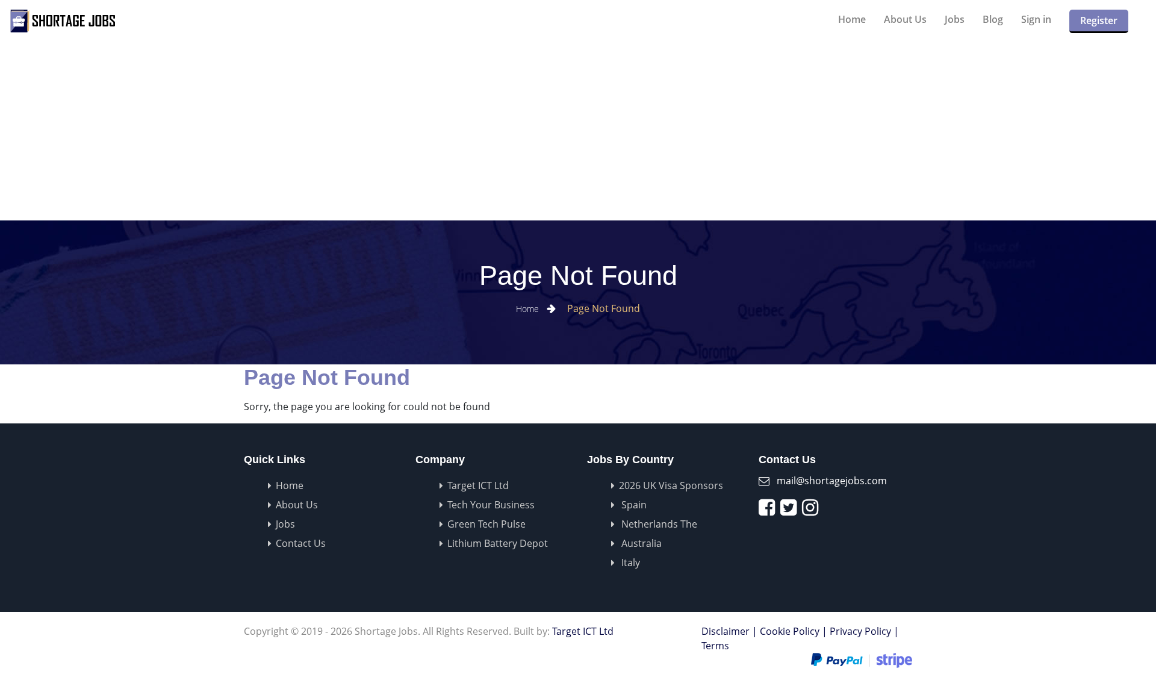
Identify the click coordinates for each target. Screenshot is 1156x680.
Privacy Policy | (864, 631)
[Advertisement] (674, 130)
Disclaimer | (729, 631)
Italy (629, 562)
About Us (905, 19)
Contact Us (301, 543)
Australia (640, 543)
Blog (993, 19)
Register (1098, 20)
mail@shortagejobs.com (832, 480)
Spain (633, 504)
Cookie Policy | (793, 631)
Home (852, 19)
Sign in (1036, 19)
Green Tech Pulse (486, 524)
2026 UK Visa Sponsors (671, 485)
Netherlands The (658, 524)
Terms (715, 645)
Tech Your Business (491, 504)
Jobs (955, 19)
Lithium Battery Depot (497, 543)
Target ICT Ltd (478, 485)
